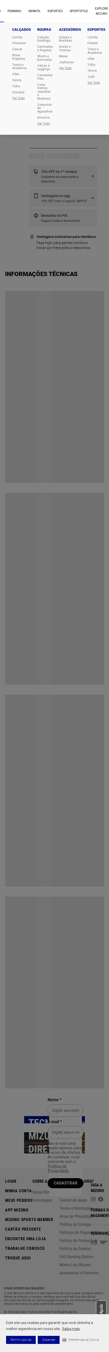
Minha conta (18, 1190)
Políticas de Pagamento (79, 1232)
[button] (81, 1340)
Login (10, 1181)
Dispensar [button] (48, 1340)
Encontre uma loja (25, 1238)
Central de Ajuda (73, 1200)
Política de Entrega (75, 1224)
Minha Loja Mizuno (75, 1264)
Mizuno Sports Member (29, 1219)
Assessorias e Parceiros (79, 1272)
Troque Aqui (18, 1258)
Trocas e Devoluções (76, 1208)
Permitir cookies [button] (20, 1340)
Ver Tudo (18, 98)
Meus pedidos (19, 1200)
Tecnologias (42, 1200)
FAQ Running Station (76, 1256)
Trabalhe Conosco (25, 1248)
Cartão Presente (23, 1229)
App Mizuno (17, 1210)
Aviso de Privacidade (77, 1216)
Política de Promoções (78, 1240)
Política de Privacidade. (58, 1168)
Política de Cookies (75, 1248)
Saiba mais (71, 1329)
